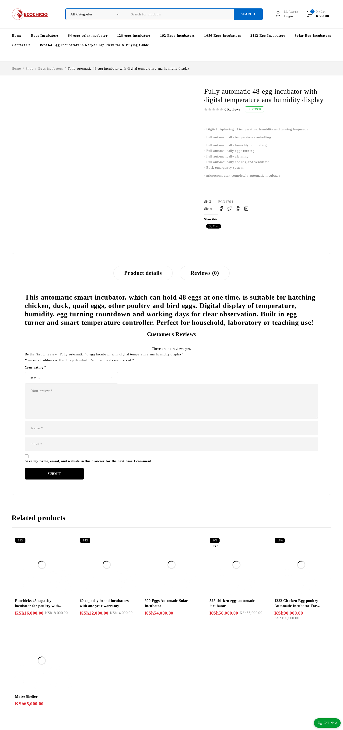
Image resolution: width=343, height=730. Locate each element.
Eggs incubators (50, 68)
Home (16, 68)
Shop (30, 68)
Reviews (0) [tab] (204, 273)
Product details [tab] (143, 273)
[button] (14, 90)
